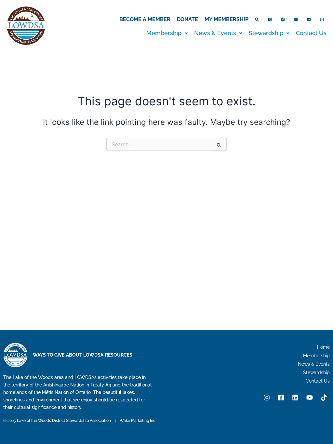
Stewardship (266, 33)
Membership (163, 33)
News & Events (215, 33)
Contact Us (311, 33)
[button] (167, 33)
